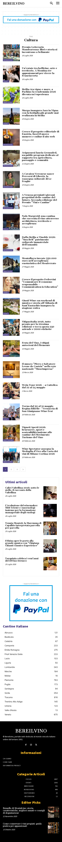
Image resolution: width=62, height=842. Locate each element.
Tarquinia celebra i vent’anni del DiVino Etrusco (21, 559)
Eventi (6, 81)
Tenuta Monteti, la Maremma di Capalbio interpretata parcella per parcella (23, 525)
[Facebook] (26, 745)
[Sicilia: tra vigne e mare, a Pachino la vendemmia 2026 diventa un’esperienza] (11, 95)
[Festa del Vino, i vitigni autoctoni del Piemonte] (11, 348)
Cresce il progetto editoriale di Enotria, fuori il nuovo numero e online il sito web (40, 134)
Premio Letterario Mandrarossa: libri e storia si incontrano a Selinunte (39, 50)
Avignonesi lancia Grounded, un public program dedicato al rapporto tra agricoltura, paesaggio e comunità (40, 156)
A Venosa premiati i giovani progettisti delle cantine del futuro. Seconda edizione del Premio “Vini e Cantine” (39, 199)
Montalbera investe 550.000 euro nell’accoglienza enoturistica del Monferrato (39, 261)
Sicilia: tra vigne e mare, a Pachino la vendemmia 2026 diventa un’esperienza (39, 92)
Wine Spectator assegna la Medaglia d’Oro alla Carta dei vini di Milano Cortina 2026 (40, 451)
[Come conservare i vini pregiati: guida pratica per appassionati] (53, 827)
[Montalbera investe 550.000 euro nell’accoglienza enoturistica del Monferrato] (11, 264)
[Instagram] (31, 745)
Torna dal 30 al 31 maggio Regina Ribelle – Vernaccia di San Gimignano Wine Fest (40, 409)
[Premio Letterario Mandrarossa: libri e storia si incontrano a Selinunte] (11, 52)
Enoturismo (8, 440)
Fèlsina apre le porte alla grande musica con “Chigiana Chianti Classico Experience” (22, 543)
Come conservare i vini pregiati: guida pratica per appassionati (22, 825)
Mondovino (8, 60)
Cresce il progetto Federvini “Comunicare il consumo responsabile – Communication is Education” (40, 283)
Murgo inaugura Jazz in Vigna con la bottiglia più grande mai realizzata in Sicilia (40, 113)
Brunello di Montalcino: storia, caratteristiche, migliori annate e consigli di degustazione (24, 810)
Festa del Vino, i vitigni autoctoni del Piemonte (36, 344)
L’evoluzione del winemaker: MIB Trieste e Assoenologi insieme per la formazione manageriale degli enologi (21, 509)
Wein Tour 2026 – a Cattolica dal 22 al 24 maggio (40, 386)
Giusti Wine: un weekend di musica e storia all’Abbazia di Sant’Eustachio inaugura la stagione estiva (39, 304)
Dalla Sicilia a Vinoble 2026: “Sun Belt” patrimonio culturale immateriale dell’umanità (39, 241)
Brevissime (7, 102)
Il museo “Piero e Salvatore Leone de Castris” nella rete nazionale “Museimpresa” (39, 366)
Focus (5, 229)
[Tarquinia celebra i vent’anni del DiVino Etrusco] (50, 563)
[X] (36, 745)
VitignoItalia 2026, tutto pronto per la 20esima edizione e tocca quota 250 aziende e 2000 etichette (38, 325)
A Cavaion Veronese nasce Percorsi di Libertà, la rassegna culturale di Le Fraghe (38, 177)
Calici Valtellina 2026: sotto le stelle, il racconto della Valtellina (22, 490)
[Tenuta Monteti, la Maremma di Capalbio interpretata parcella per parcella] (50, 528)
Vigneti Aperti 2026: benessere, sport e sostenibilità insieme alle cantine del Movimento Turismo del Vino (37, 432)
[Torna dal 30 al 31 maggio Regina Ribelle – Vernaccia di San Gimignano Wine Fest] (11, 411)
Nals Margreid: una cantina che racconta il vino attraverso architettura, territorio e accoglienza (40, 220)
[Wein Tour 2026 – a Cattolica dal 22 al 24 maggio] (11, 390)
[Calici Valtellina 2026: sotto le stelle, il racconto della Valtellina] (50, 493)
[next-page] (23, 469)
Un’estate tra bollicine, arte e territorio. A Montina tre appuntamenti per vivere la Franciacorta (39, 72)
